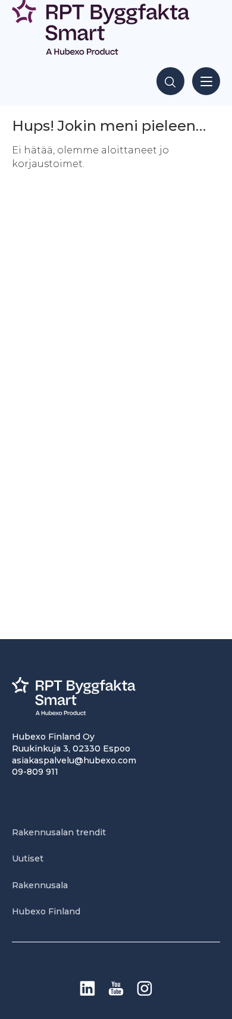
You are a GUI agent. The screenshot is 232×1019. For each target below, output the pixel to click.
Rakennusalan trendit (59, 832)
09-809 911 (35, 771)
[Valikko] (206, 81)
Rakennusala (40, 885)
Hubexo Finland (46, 911)
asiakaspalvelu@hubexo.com (74, 760)
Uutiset (27, 858)
